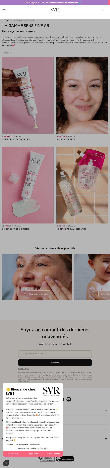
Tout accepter (53, 453)
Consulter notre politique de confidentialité (23, 444)
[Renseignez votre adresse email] (55, 349)
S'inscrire (55, 362)
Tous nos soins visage (38, 293)
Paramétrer (33, 453)
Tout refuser (12, 453)
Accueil (5, 20)
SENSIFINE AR (7, 136)
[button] (6, 463)
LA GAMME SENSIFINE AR (24, 20)
